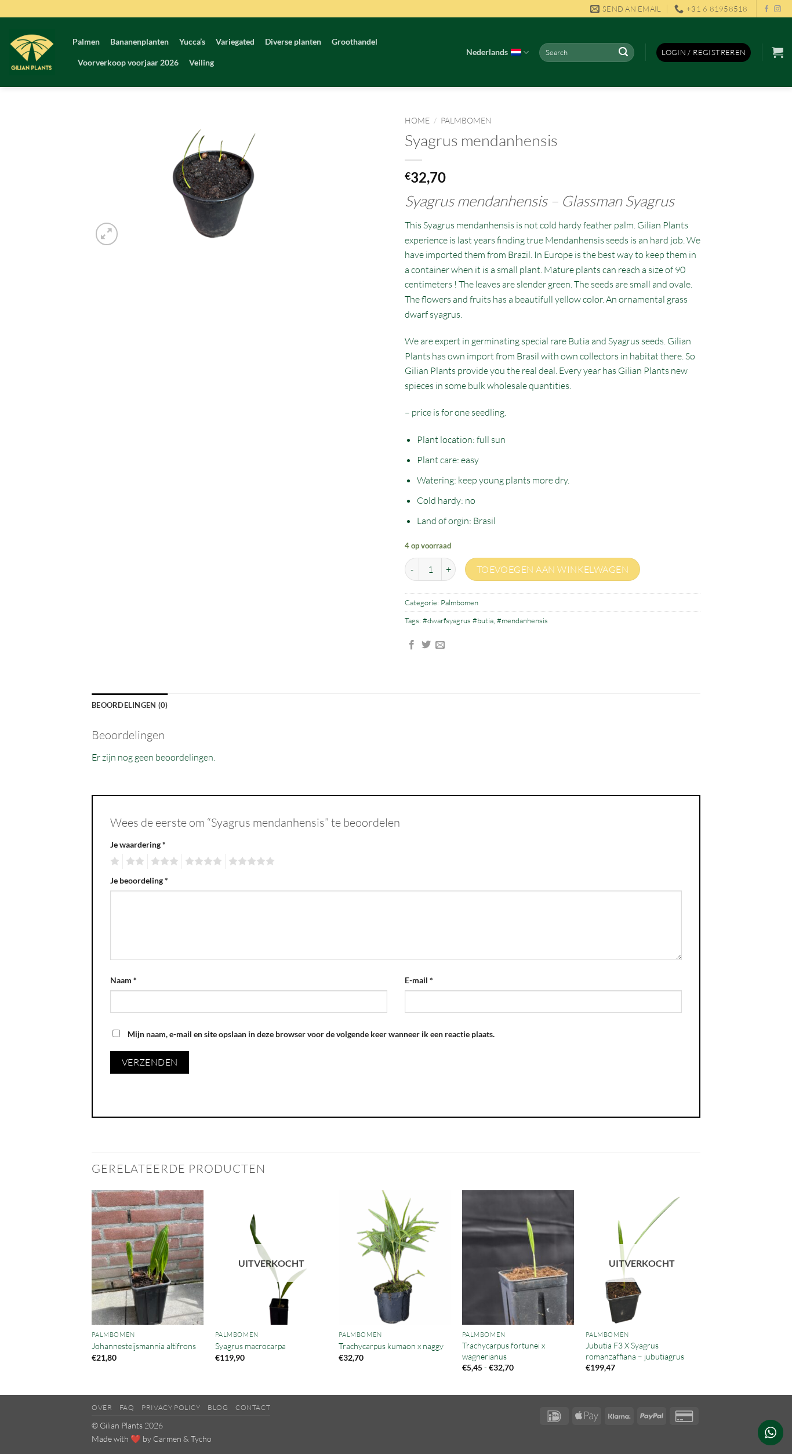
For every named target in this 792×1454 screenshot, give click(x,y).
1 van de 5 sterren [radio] (113, 861)
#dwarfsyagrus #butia (458, 620)
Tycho (201, 1439)
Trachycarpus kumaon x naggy (391, 1346)
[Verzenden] (623, 53)
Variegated (235, 41)
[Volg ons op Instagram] (777, 9)
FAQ (127, 1407)
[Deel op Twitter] (426, 645)
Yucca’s (192, 41)
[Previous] (92, 1291)
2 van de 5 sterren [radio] (133, 861)
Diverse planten (293, 41)
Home (417, 120)
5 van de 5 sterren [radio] (250, 861)
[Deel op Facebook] (411, 645)
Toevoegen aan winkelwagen (553, 569)
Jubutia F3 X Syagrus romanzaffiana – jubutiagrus (635, 1350)
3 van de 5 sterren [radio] (163, 861)
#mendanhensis (522, 620)
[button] (703, 52)
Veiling (201, 62)
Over (102, 1407)
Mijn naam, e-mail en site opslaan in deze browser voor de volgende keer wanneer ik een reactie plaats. (311, 1034)
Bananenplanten (139, 41)
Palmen (86, 41)
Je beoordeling (139, 880)
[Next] (697, 1291)
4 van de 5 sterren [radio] (201, 861)
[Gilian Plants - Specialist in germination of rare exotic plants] (32, 52)
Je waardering (138, 844)
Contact (252, 1407)
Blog (218, 1407)
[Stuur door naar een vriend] (440, 645)
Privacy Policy (171, 1407)
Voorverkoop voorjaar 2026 (128, 62)
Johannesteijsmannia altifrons (144, 1346)
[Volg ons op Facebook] (766, 9)
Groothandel (354, 41)
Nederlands (487, 52)
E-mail (419, 980)
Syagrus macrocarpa (250, 1346)
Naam (123, 980)
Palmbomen (466, 120)
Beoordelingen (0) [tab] (130, 705)
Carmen (167, 1439)
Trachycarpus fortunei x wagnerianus (503, 1350)
